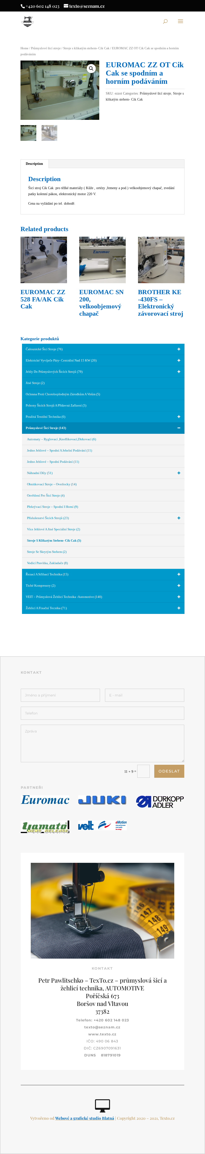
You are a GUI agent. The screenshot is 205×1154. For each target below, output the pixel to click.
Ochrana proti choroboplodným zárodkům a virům (63, 394)
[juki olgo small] (102, 804)
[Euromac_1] (45, 803)
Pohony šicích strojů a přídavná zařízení (56, 405)
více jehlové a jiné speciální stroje (53, 529)
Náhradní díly (39, 473)
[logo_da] (160, 807)
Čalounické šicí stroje (44, 349)
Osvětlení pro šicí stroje (45, 495)
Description (34, 164)
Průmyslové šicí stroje (46, 48)
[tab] (34, 164)
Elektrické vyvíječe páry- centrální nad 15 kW (61, 360)
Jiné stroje (35, 383)
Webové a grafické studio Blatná (84, 1118)
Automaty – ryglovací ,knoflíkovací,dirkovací (61, 439)
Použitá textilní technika (45, 417)
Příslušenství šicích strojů (48, 518)
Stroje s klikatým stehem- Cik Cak (86, 48)
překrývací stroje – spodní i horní (52, 507)
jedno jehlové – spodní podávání (53, 462)
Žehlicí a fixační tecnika (46, 608)
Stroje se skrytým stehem (46, 552)
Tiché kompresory (40, 585)
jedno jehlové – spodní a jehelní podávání (59, 450)
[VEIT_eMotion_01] (102, 829)
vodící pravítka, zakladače (47, 563)
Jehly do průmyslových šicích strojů (54, 371)
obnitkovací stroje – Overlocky (51, 484)
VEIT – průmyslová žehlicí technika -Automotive (64, 597)
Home (24, 48)
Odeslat (169, 771)
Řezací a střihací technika (47, 574)
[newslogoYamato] (45, 832)
